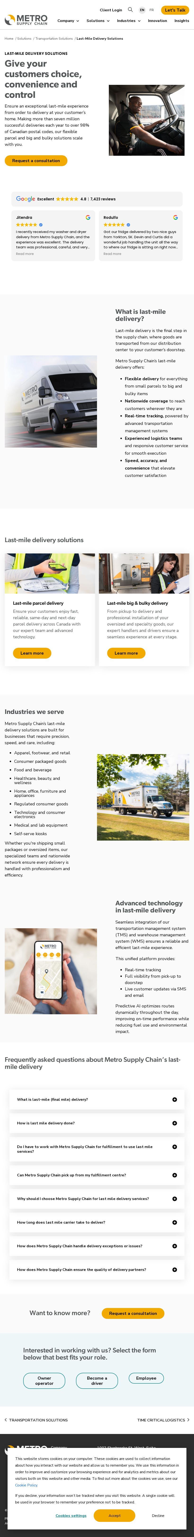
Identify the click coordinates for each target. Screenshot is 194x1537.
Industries (126, 20)
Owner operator (44, 1380)
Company (65, 20)
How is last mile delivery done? (46, 1123)
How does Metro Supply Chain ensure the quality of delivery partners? (81, 1269)
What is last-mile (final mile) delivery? (52, 1099)
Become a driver (97, 1380)
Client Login (111, 10)
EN (142, 10)
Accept (115, 1515)
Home (9, 38)
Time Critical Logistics (161, 1420)
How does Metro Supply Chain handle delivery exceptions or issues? (79, 1246)
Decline (158, 1515)
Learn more (32, 653)
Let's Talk (175, 10)
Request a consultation (36, 161)
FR (152, 10)
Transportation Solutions (54, 38)
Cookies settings (71, 1515)
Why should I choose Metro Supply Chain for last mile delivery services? (83, 1198)
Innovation (157, 20)
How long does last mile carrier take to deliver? (61, 1222)
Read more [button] (25, 254)
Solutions (96, 20)
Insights (182, 20)
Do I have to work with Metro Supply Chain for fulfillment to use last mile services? (85, 1149)
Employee (146, 1378)
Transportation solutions (38, 1420)
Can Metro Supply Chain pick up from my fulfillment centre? (71, 1175)
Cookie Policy (26, 1485)
